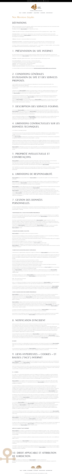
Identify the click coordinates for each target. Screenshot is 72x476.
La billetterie (36, 12)
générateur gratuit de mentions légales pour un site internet (45, 68)
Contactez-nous (49, 12)
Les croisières (29, 12)
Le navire (24, 12)
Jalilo (20, 12)
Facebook (46, 473)
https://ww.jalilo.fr (27, 35)
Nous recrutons (49, 470)
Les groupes (42, 12)
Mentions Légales (35, 473)
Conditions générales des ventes (41, 473)
